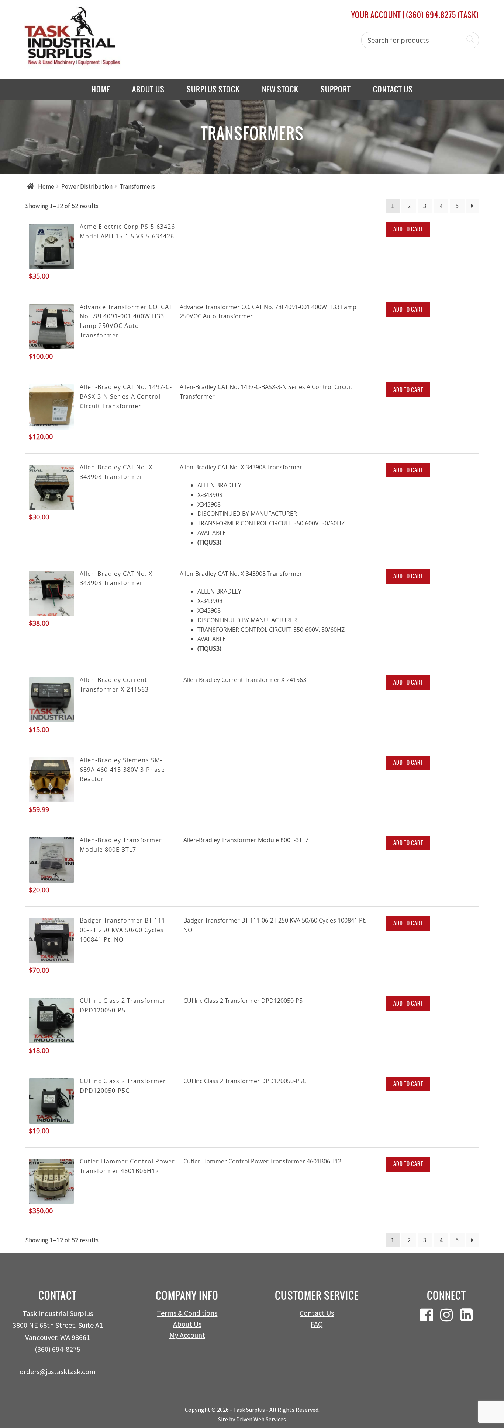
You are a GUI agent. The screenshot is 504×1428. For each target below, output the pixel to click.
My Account (187, 1335)
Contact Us (393, 89)
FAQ (317, 1324)
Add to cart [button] (408, 229)
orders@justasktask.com (58, 1371)
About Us (148, 89)
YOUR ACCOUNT (376, 15)
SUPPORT (336, 89)
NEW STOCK (280, 89)
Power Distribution (87, 186)
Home (101, 89)
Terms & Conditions (187, 1312)
